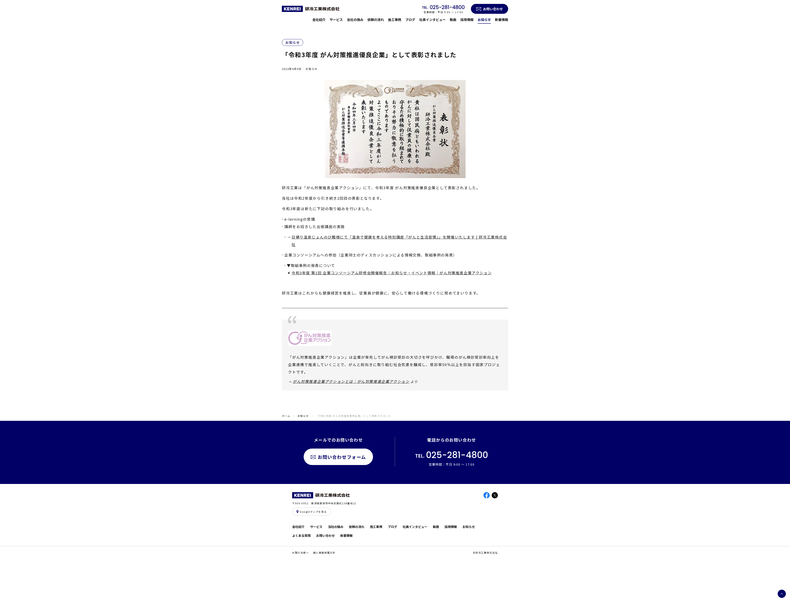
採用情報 (467, 19)
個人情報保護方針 (324, 552)
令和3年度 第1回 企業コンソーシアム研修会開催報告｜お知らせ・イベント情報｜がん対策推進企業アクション (392, 272)
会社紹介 (318, 19)
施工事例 (394, 19)
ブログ (410, 19)
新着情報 (501, 19)
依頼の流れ (375, 19)
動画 (453, 19)
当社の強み (355, 19)
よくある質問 (301, 535)
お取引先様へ (300, 552)
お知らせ (484, 19)
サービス (336, 19)
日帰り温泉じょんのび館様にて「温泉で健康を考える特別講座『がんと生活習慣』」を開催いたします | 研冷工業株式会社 (399, 240)
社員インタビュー (432, 19)
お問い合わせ (325, 535)
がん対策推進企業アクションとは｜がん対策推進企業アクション (351, 381)
